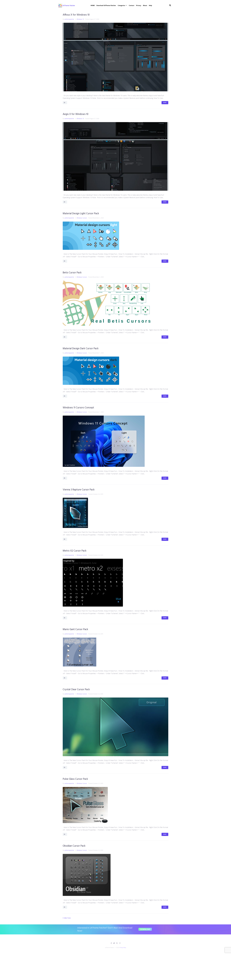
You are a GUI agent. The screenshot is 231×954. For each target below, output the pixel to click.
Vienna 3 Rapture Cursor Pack (79, 490)
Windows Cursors (82, 218)
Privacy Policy (123, 947)
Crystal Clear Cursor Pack (76, 690)
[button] (122, 5)
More (164, 102)
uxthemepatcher (69, 19)
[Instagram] (120, 943)
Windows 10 (80, 19)
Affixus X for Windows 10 (76, 15)
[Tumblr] (117, 943)
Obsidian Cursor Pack (74, 846)
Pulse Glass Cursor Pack (75, 779)
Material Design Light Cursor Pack (81, 214)
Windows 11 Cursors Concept (78, 408)
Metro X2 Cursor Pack (74, 551)
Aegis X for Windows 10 (75, 114)
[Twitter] (114, 943)
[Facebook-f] (111, 943)
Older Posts (67, 918)
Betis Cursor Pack (72, 273)
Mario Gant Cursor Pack (75, 629)
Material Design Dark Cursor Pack (81, 349)
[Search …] (170, 5)
